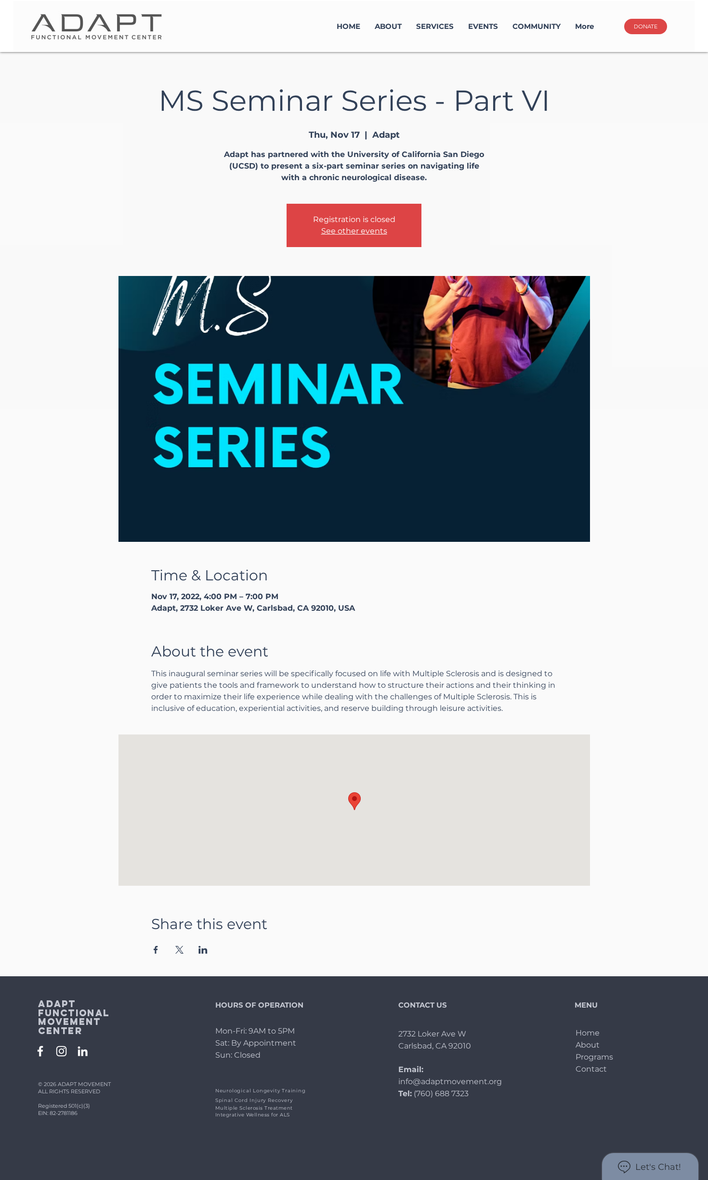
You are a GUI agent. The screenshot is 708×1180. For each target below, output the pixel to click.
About (588, 1044)
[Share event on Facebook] (155, 950)
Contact (591, 1069)
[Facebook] (40, 1051)
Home (588, 1032)
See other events (354, 231)
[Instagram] (61, 1051)
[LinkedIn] (83, 1051)
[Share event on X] (179, 950)
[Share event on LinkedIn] (203, 950)
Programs (594, 1057)
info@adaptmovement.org (450, 1081)
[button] (435, 26)
